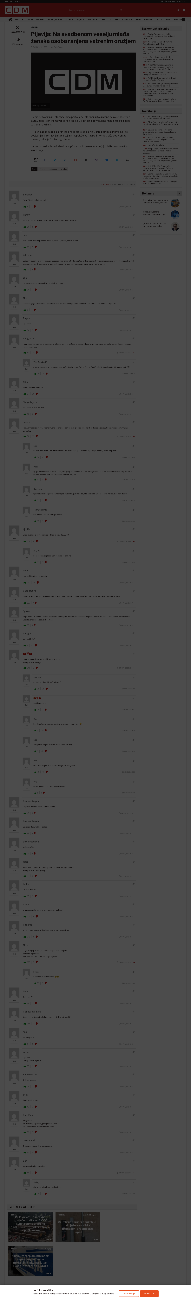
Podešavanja (129, 1293)
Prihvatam (149, 1293)
